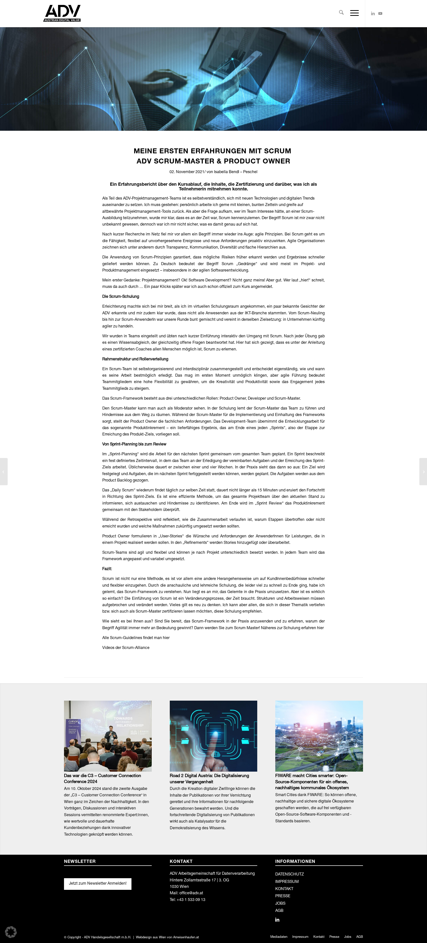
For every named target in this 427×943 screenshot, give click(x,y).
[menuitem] (341, 13)
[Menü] (353, 13)
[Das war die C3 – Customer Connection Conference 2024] (108, 736)
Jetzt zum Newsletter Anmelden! (98, 884)
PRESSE (282, 896)
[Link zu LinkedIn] (373, 13)
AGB (279, 911)
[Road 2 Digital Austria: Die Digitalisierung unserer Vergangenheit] (213, 736)
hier (320, 628)
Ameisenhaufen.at (186, 937)
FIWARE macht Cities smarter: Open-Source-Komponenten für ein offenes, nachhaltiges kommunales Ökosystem (312, 782)
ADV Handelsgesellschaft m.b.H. (107, 937)
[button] (11, 932)
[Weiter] (355, 752)
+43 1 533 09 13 (191, 900)
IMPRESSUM (287, 882)
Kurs (246, 287)
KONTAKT (284, 889)
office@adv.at (191, 894)
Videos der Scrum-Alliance (125, 648)
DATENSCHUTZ (289, 875)
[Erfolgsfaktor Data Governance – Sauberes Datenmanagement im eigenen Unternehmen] (423, 471)
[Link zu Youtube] (380, 13)
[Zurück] (71, 752)
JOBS (280, 904)
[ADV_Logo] (62, 13)
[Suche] (341, 13)
